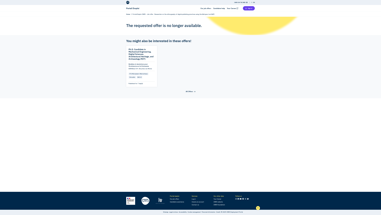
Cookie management (194, 212)
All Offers (189, 91)
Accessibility (183, 212)
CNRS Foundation (219, 205)
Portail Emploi (132, 8)
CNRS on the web (239, 2)
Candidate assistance (177, 202)
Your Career (232, 8)
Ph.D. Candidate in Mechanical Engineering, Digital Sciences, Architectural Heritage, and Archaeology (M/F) (141, 54)
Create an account (198, 202)
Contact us (195, 205)
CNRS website (218, 202)
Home (128, 14)
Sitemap (165, 212)
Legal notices (173, 212)
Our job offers (205, 8)
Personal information (208, 212)
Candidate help (219, 8)
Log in (194, 199)
